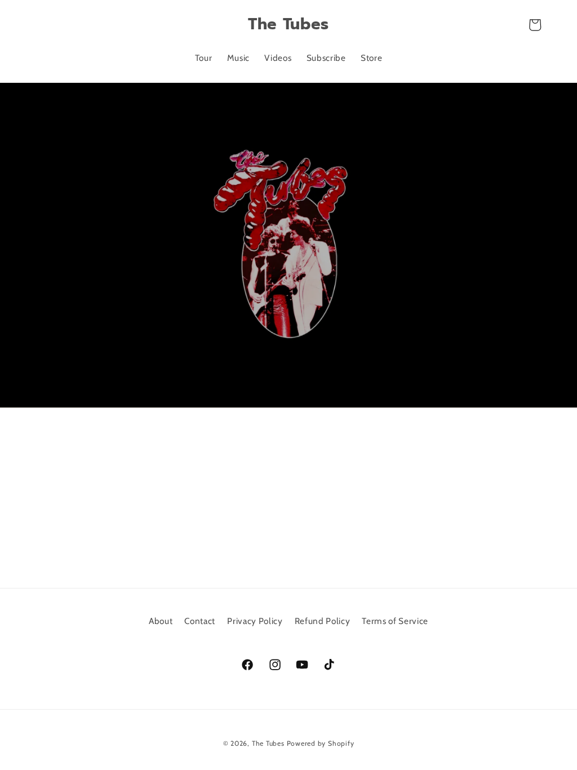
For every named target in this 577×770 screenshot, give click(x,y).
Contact (199, 621)
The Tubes (268, 743)
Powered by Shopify (320, 743)
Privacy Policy (254, 621)
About (160, 621)
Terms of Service (395, 621)
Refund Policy (322, 621)
